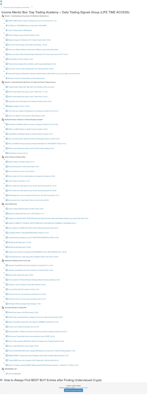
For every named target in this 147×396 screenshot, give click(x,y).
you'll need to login (82, 388)
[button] (1, 2)
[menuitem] (1, 5)
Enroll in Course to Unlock (73, 390)
